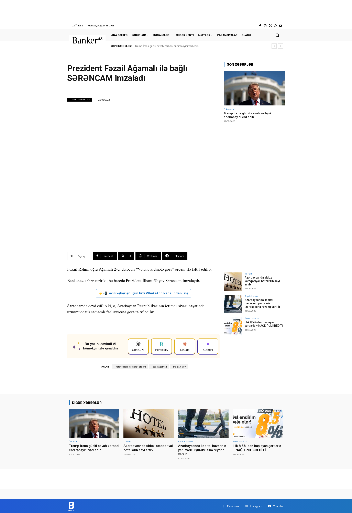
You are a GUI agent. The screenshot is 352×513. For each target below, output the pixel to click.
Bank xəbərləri (252, 318)
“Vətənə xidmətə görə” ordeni (130, 366)
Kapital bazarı (252, 296)
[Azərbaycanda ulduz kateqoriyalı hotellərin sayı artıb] (233, 281)
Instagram (256, 506)
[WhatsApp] (275, 25)
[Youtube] (280, 25)
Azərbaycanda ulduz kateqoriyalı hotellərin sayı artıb (262, 281)
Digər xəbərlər (79, 99)
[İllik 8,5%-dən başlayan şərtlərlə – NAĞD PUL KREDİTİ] (233, 326)
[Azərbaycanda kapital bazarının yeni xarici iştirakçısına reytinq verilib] (233, 304)
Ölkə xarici (229, 109)
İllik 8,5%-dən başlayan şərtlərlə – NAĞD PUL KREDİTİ (264, 324)
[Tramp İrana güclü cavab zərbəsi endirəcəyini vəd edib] (254, 88)
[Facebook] (260, 25)
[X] (270, 25)
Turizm (249, 273)
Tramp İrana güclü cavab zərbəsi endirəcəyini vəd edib (167, 46)
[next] (280, 46)
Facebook (233, 506)
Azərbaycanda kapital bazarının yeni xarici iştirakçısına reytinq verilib (262, 303)
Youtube (278, 506)
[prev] (274, 46)
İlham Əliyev (179, 366)
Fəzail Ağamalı (159, 366)
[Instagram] (265, 25)
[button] (277, 35)
